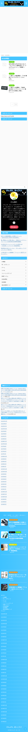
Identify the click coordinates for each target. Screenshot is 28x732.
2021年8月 (3, 433)
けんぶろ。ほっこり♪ (14, 727)
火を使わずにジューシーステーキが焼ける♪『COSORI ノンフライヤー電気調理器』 (11, 245)
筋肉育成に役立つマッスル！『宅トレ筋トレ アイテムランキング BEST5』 (13, 249)
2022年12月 (4, 421)
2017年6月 (3, 449)
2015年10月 (4, 471)
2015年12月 (4, 469)
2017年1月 (3, 454)
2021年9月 (3, 431)
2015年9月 (3, 474)
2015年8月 (3, 476)
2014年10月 (4, 496)
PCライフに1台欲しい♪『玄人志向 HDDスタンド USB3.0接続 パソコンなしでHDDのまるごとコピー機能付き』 (13, 412)
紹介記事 (9, 515)
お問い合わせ (22, 515)
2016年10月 (4, 456)
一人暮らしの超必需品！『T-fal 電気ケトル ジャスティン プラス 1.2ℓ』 (18, 77)
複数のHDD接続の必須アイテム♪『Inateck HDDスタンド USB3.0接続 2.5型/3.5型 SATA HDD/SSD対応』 (13, 390)
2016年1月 (3, 466)
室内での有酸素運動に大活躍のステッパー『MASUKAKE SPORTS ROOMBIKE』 (11, 236)
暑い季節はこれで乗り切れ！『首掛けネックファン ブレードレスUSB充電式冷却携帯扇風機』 (14, 240)
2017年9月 (3, 446)
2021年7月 (3, 436)
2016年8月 (3, 459)
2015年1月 (3, 489)
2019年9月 (3, 438)
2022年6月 (4, 423)
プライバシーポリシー (14, 516)
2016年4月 (3, 461)
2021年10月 (4, 428)
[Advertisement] (14, 135)
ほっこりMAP (15, 515)
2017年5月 (3, 451)
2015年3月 (3, 484)
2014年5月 (3, 504)
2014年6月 (3, 501)
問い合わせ (14, 227)
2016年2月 (3, 464)
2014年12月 (4, 491)
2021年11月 (4, 426)
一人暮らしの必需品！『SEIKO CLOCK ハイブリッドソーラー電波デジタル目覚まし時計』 (17, 89)
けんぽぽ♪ (7, 391)
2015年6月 (3, 479)
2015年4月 (3, 481)
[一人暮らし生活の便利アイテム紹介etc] (14, 3)
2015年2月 (3, 486)
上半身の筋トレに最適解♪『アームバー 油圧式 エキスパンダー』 (13, 253)
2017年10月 (4, 444)
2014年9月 (3, 499)
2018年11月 (4, 441)
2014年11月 (4, 494)
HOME (4, 515)
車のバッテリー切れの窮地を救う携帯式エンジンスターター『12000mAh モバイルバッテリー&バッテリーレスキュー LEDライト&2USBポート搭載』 (13, 400)
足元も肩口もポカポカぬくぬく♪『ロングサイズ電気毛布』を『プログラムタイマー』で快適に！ (17, 65)
